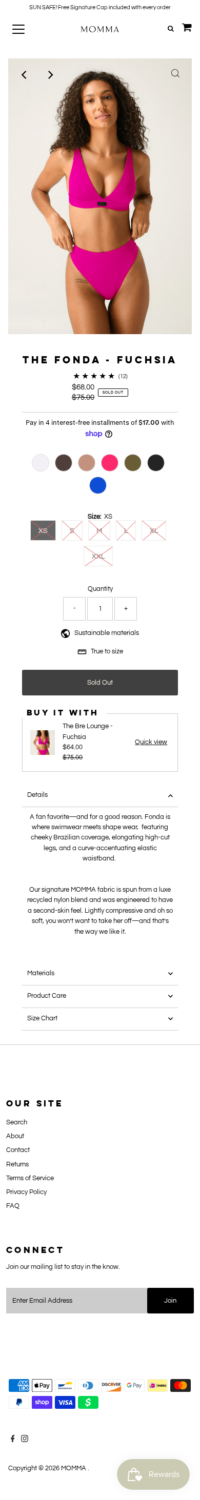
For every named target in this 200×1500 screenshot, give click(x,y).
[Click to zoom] (175, 75)
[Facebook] (12, 1440)
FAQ (12, 1206)
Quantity (100, 589)
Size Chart (42, 1018)
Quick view (151, 742)
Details (37, 795)
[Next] (49, 75)
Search (16, 1122)
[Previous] (24, 75)
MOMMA (74, 1468)
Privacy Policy (26, 1192)
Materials (40, 973)
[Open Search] (171, 29)
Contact (18, 1150)
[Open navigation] (27, 29)
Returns (17, 1164)
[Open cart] (187, 29)
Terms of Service (30, 1178)
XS (43, 531)
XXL (98, 556)
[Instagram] (24, 1440)
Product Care (46, 996)
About (15, 1136)
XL (154, 531)
